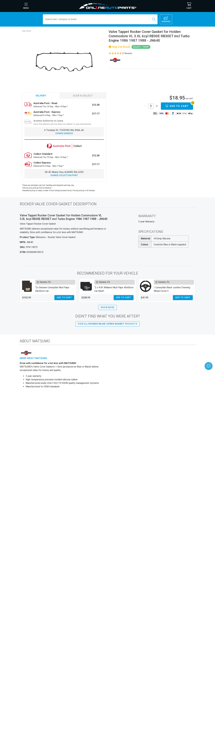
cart (189, 8)
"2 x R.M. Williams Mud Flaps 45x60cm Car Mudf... (114, 289)
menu (26, 8)
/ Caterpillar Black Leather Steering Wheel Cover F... (172, 289)
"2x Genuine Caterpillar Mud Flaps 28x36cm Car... (52, 289)
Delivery (41, 95)
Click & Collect (83, 95)
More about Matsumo (33, 358)
